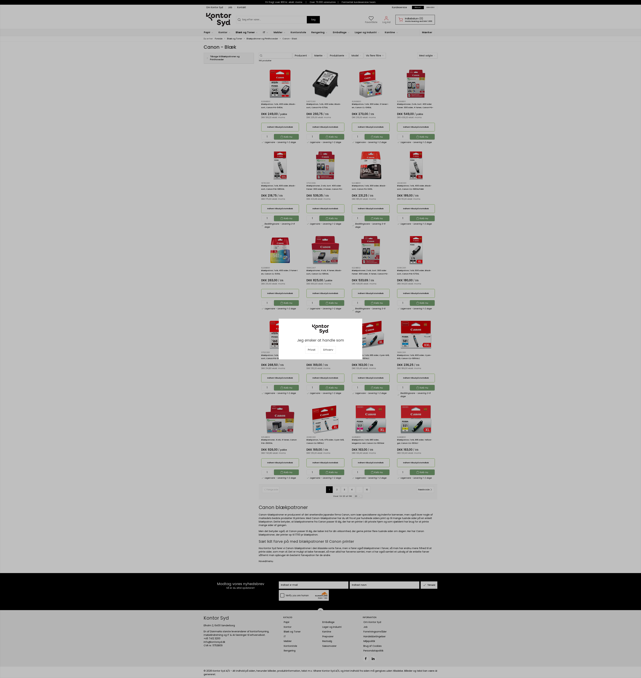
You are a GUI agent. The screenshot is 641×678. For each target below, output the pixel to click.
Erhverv (328, 350)
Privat (311, 350)
